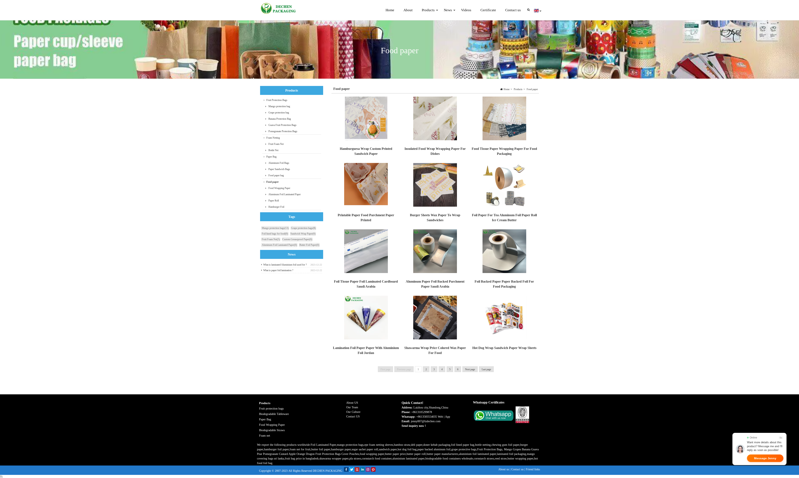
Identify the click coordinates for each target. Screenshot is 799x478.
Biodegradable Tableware (274, 414)
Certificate (488, 10)
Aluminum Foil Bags (278, 162)
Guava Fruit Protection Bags (282, 125)
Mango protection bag (279, 106)
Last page (486, 369)
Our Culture (353, 411)
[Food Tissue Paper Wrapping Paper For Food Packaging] (504, 119)
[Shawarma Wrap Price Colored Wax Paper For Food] (435, 318)
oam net (265, 435)
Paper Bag (271, 156)
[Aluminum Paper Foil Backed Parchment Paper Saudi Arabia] (435, 252)
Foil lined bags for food (275, 233)
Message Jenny (765, 458)
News (445, 14)
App (447, 416)
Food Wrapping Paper (279, 188)
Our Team (352, 407)
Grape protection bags (303, 228)
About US (352, 402)
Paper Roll (273, 200)
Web (440, 416)
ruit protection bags (272, 408)
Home (390, 10)
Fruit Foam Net (276, 144)
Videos (466, 10)
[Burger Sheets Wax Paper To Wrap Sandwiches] (435, 186)
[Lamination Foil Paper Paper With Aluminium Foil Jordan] (366, 318)
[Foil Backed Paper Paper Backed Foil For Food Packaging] (504, 252)
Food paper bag (276, 175)
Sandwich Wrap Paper (302, 233)
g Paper (280, 424)
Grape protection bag (278, 112)
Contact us (513, 10)
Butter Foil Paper (309, 244)
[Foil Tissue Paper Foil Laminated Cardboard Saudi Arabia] (366, 252)
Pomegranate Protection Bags (282, 131)
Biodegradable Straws (272, 430)
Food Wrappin (267, 424)
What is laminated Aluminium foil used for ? (285, 264)
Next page (470, 369)
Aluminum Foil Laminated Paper (284, 194)
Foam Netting (273, 137)
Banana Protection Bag (279, 118)
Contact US (353, 416)
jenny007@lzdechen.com (426, 421)
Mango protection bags (275, 228)
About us (503, 469)
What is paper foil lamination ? (278, 270)
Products (426, 14)
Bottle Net (273, 150)
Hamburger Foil (276, 206)
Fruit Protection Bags (276, 100)
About (408, 10)
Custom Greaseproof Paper (297, 239)
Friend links (533, 469)
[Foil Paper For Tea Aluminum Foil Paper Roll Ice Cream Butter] (504, 186)
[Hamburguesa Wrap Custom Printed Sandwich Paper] (366, 119)
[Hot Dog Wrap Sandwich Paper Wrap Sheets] (504, 318)
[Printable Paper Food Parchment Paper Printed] (366, 186)
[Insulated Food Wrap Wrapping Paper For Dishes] (435, 119)
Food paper (532, 89)
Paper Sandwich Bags (279, 169)
